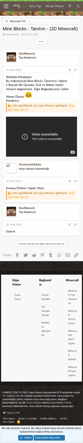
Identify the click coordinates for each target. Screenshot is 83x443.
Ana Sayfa (8, 421)
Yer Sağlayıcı (9, 395)
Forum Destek (33, 402)
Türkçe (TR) (13, 412)
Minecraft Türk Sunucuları (72, 296)
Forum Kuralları (45, 297)
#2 (75, 181)
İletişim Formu (63, 402)
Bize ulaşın (9, 418)
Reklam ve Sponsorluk (45, 328)
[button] (6, 6)
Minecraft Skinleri (72, 355)
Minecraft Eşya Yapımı (72, 371)
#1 (75, 70)
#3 (75, 224)
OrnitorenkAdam (30, 164)
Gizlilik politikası (48, 418)
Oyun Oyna (17, 297)
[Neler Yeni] (70, 6)
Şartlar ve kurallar (27, 418)
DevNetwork (12, 34)
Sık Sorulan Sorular (45, 310)
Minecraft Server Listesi (72, 317)
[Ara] (78, 6)
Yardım (63, 418)
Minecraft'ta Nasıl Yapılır (72, 337)
